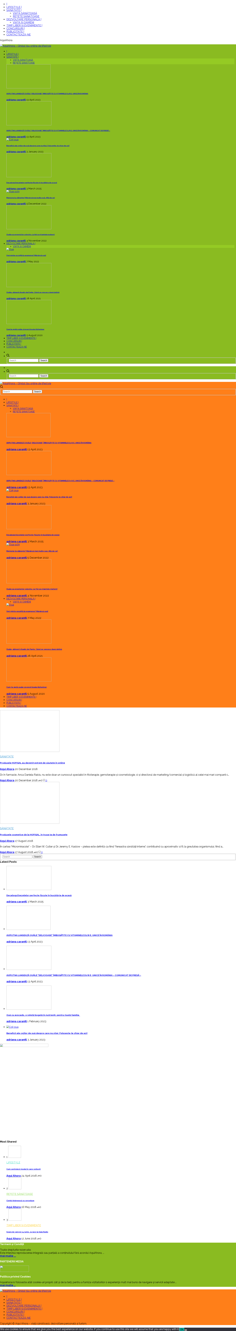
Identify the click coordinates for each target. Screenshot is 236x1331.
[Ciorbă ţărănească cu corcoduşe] (15, 1188)
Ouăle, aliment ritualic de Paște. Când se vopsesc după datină (32, 292)
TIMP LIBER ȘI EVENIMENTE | (24, 25)
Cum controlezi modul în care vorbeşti (23, 1169)
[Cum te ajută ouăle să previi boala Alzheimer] (28, 323)
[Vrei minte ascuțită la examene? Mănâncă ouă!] (10, 249)
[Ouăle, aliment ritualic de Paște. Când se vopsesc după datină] (28, 286)
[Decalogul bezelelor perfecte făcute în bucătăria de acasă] (28, 176)
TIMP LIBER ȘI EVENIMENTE (23, 1225)
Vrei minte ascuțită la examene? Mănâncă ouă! (26, 255)
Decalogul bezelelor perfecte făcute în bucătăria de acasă (31, 182)
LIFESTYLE (13, 1162)
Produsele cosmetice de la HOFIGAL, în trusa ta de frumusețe (33, 834)
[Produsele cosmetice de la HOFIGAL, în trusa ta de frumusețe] (29, 822)
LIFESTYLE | (14, 7)
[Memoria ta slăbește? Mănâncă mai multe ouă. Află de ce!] (12, 191)
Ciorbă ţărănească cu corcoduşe (20, 1201)
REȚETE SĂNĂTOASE (26, 16)
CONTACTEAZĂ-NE (18, 34)
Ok (181, 1329)
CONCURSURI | (15, 28)
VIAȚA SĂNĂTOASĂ (25, 13)
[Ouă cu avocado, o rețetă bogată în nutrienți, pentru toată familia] (28, 1008)
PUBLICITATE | (15, 31)
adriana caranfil (16, 99)
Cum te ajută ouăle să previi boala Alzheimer (25, 329)
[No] (185, 1330)
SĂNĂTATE (7, 756)
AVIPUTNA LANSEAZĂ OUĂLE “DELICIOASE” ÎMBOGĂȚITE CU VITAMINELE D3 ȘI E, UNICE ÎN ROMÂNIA (47, 93)
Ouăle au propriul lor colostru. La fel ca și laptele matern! (30, 234)
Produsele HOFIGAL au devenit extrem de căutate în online (32, 763)
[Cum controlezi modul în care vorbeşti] (14, 1156)
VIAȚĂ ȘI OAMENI (23, 22)
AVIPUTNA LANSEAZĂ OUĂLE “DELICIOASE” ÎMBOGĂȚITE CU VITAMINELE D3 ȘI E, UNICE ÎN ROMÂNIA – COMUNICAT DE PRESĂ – (58, 130)
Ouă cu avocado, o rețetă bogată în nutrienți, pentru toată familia (43, 1015)
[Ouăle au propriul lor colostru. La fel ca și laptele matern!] (28, 228)
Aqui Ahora (7, 769)
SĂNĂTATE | (13, 10)
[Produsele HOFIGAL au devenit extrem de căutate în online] (29, 750)
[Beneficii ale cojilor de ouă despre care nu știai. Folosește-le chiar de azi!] (12, 139)
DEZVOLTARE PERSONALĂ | (23, 19)
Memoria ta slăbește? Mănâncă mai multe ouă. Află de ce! (30, 198)
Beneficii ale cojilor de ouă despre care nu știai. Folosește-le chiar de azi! (38, 146)
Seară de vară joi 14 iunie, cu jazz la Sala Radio (27, 1232)
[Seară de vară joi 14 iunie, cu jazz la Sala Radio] (15, 1219)
